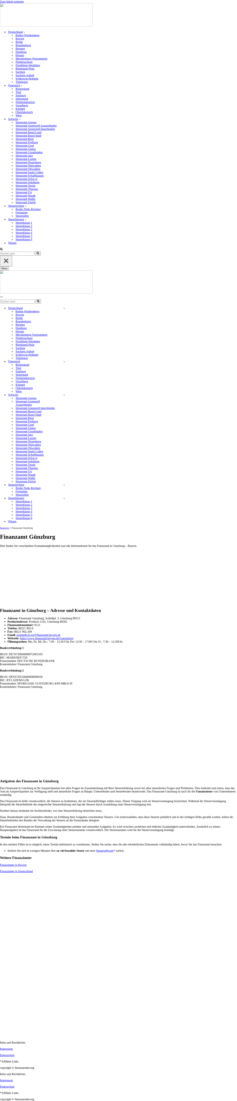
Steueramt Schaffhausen (30, 175)
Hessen (20, 55)
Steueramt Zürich (26, 202)
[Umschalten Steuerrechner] (64, 485)
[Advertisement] (118, 576)
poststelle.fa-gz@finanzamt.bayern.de (38, 635)
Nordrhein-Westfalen (28, 65)
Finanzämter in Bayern (13, 865)
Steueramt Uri (24, 192)
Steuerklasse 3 (24, 229)
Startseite (4, 528)
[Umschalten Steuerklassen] (64, 498)
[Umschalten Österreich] (64, 361)
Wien (19, 115)
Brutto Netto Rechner (28, 209)
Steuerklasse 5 (24, 236)
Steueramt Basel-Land (28, 132)
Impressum (6, 1048)
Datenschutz (7, 1055)
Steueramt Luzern (26, 159)
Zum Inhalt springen (12, 1)
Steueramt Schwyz (26, 179)
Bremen (20, 48)
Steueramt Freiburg (27, 142)
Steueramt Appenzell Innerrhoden (35, 129)
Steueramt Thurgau (27, 189)
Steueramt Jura (24, 155)
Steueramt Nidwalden (28, 165)
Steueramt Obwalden (28, 169)
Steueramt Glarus (26, 149)
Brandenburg (23, 45)
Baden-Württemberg (27, 35)
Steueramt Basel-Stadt (28, 135)
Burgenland (22, 88)
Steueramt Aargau (26, 122)
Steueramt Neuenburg (28, 162)
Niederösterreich (25, 102)
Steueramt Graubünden (29, 152)
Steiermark (22, 98)
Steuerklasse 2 (24, 226)
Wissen (12, 242)
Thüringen (22, 82)
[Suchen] (1, 249)
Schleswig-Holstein (27, 78)
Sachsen (20, 72)
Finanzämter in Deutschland (16, 871)
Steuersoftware (105, 850)
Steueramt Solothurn (27, 182)
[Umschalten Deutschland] (64, 308)
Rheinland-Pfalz (25, 68)
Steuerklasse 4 (24, 232)
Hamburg (21, 52)
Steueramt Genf (25, 145)
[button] (24, 32)
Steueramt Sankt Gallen (29, 172)
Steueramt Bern (25, 139)
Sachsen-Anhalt (25, 75)
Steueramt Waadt (25, 195)
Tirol (18, 92)
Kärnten (20, 108)
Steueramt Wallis (25, 199)
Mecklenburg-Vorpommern (31, 58)
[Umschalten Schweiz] (64, 395)
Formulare (22, 212)
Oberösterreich (24, 112)
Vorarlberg (22, 105)
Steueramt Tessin (25, 185)
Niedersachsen (24, 62)
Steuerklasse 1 (24, 222)
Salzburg (21, 95)
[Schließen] (6, 261)
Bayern (20, 38)
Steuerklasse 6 (24, 239)
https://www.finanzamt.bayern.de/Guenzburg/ (47, 638)
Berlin (19, 42)
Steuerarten (22, 215)
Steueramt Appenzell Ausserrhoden (36, 125)
